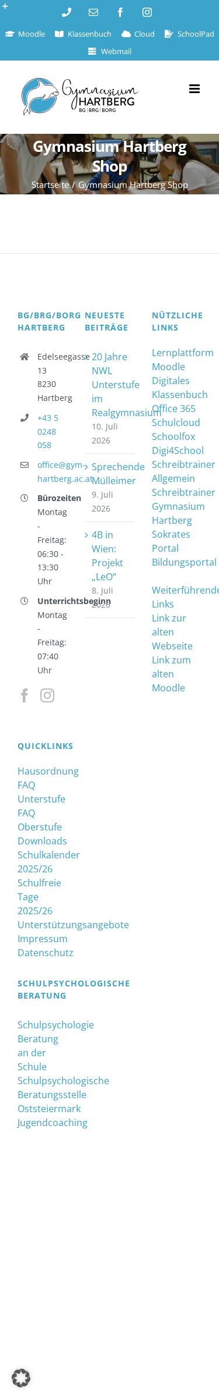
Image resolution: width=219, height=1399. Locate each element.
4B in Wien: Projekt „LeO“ (107, 555)
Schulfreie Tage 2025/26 (39, 896)
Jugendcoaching (42, 1122)
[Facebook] (25, 695)
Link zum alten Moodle (171, 674)
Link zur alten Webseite (172, 632)
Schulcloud (176, 422)
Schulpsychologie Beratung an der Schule (42, 1045)
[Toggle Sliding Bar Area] (10, 10)
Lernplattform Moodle (176, 359)
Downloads (42, 841)
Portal (165, 548)
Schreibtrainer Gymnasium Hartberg (176, 506)
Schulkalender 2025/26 (42, 861)
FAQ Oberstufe (40, 820)
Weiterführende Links (176, 597)
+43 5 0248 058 (47, 431)
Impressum (42, 938)
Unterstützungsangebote (42, 924)
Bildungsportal (176, 562)
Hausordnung (42, 771)
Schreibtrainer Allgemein (176, 471)
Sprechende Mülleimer (110, 473)
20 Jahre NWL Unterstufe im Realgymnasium (110, 384)
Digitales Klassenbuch (176, 387)
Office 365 (174, 408)
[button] (21, 1378)
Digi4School (176, 450)
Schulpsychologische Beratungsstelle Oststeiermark (42, 1094)
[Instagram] (47, 695)
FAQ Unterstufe (41, 792)
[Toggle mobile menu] (195, 89)
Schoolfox (173, 436)
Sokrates (171, 534)
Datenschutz (42, 952)
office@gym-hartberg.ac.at (52, 471)
